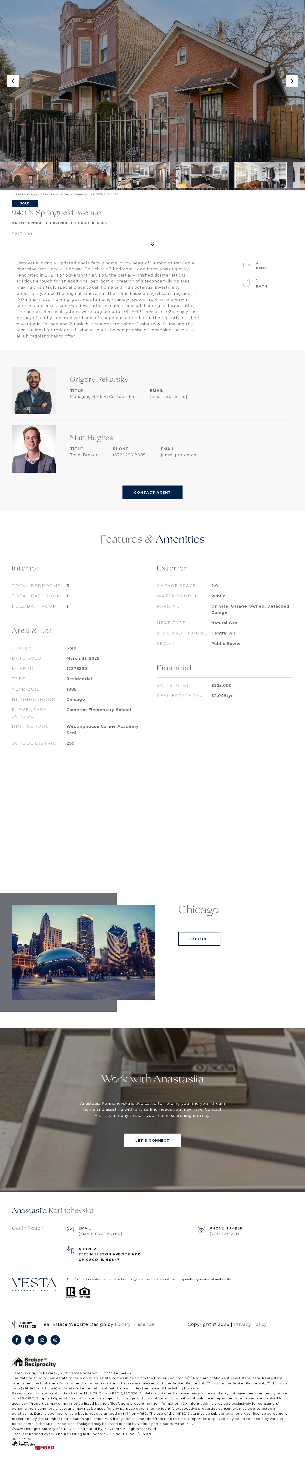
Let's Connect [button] (152, 1140)
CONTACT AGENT (152, 492)
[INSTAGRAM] (55, 1340)
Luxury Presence (134, 1324)
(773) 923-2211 (224, 1234)
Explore (199, 939)
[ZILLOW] (42, 1340)
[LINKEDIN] (29, 1340)
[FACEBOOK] (16, 1340)
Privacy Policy (250, 1324)
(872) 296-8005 (129, 455)
